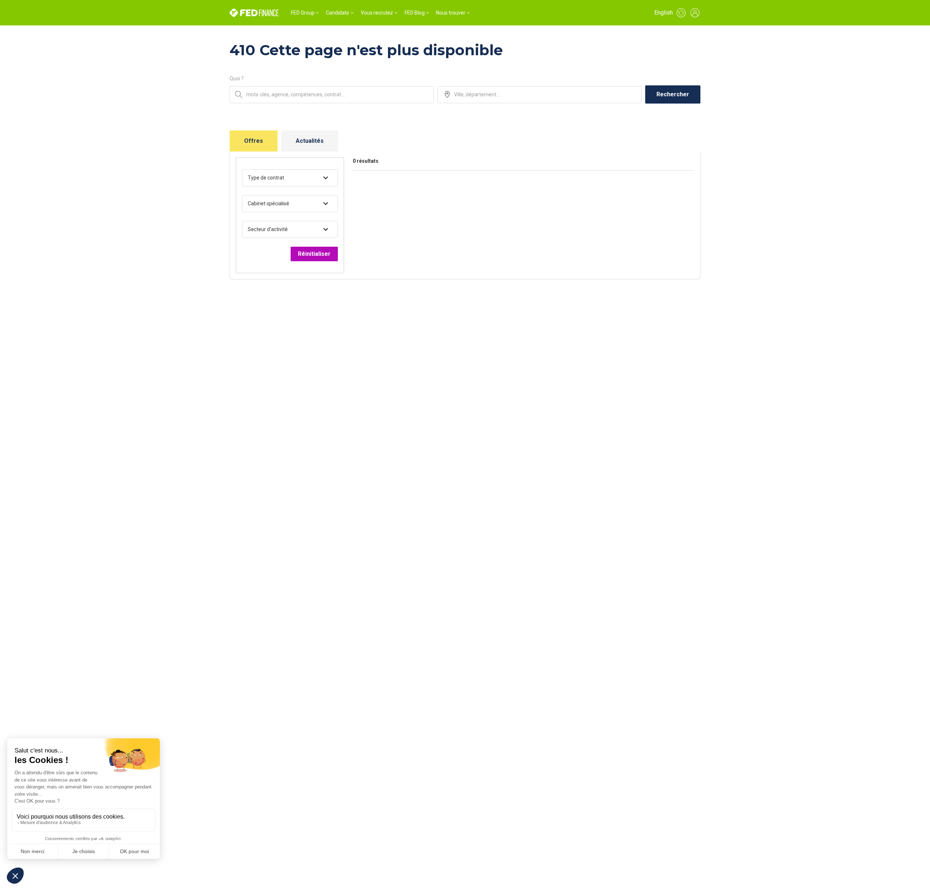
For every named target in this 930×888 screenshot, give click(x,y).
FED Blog (415, 13)
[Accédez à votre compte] (695, 12)
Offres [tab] (253, 140)
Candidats (337, 13)
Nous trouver (450, 13)
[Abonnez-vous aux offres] (681, 12)
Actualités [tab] (310, 140)
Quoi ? (237, 78)
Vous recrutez (377, 13)
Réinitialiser (314, 253)
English (663, 12)
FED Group (303, 13)
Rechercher (672, 94)
